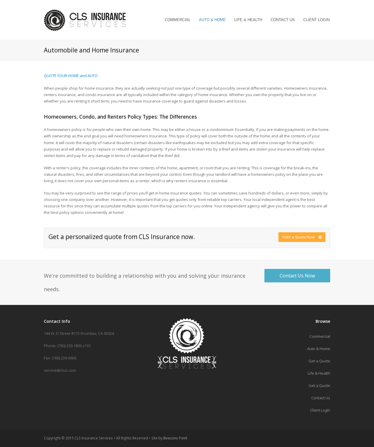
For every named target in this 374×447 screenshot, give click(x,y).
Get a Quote (319, 361)
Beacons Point (175, 438)
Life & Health (319, 373)
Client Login (320, 410)
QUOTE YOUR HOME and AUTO (71, 75)
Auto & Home (318, 348)
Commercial (319, 336)
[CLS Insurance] (85, 19)
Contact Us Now (297, 275)
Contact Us (320, 397)
